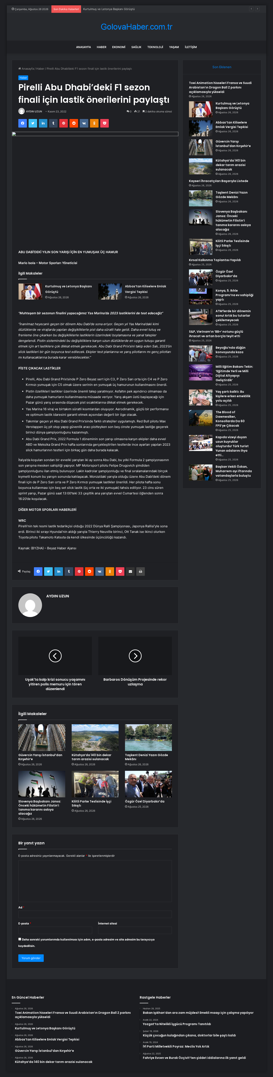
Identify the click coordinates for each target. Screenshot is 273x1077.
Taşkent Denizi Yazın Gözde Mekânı (146, 757)
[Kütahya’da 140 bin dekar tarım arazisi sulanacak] (95, 737)
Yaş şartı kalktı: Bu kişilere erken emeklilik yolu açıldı (233, 396)
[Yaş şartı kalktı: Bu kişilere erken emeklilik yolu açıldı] (200, 397)
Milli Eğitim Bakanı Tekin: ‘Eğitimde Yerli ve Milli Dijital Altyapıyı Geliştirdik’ (234, 373)
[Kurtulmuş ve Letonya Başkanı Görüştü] (30, 292)
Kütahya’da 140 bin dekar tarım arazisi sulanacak (91, 757)
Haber (101, 47)
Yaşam (174, 47)
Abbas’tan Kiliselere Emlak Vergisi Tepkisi (110, 9)
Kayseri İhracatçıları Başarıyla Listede (218, 181)
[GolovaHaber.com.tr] (136, 27)
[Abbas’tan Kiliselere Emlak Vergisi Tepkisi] (110, 292)
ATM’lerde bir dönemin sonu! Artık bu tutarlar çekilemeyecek (233, 315)
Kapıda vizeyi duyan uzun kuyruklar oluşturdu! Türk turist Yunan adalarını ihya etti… (232, 446)
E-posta (24, 923)
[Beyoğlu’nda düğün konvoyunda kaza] (200, 353)
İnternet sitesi (107, 923)
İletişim (191, 47)
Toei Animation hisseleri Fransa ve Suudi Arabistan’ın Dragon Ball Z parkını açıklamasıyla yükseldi (220, 87)
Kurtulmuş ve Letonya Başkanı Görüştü (232, 105)
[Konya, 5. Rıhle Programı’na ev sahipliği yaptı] (200, 296)
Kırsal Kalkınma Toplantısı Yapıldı (215, 260)
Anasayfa (83, 47)
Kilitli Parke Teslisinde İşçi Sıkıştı (91, 803)
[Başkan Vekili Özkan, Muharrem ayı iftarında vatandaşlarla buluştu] (200, 472)
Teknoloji (155, 47)
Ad (21, 907)
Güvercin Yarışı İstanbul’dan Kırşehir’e (40, 757)
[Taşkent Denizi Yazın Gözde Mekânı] (148, 737)
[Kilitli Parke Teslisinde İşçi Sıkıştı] (95, 784)
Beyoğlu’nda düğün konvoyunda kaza (230, 349)
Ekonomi (118, 47)
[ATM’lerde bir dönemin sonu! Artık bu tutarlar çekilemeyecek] (200, 317)
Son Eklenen (221, 67)
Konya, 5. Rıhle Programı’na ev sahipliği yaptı (234, 295)
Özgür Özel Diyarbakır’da (144, 801)
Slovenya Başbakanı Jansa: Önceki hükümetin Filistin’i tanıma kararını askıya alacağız (39, 807)
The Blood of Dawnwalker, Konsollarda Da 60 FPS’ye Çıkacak (230, 419)
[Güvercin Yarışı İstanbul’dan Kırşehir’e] (41, 737)
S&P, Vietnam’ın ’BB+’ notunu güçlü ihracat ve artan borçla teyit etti (216, 333)
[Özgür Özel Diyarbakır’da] (148, 784)
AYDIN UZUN (34, 111)
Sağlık (136, 47)
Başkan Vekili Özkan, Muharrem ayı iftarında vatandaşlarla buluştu (234, 471)
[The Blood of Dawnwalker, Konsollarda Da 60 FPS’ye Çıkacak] (200, 418)
